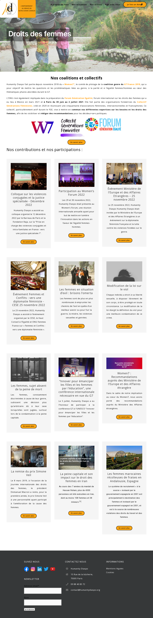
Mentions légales (114, 568)
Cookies (110, 572)
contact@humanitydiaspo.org (85, 590)
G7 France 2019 (132, 84)
